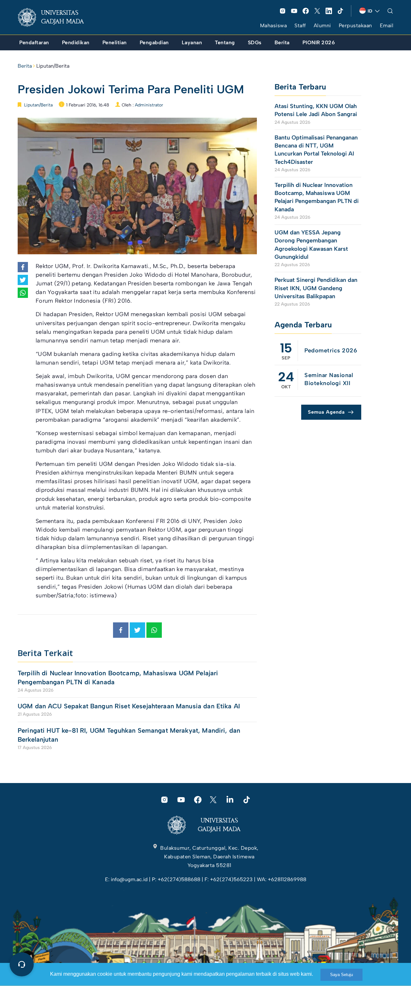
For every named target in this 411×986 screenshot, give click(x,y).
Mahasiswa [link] (273, 25)
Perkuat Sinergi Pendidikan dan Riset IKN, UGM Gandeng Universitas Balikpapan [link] (316, 287)
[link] (56, 17)
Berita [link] (25, 66)
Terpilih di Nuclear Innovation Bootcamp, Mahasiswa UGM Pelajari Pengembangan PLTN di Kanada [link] (118, 677)
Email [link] (387, 25)
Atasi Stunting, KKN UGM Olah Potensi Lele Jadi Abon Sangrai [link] (316, 110)
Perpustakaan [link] (355, 25)
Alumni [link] (322, 25)
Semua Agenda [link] (326, 412)
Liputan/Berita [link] (52, 66)
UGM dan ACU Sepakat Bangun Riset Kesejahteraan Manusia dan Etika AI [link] (129, 706)
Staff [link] (300, 25)
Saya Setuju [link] (341, 974)
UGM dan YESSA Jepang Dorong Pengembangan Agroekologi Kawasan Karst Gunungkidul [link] (311, 244)
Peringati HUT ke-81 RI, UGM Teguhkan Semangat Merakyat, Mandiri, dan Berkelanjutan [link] (129, 735)
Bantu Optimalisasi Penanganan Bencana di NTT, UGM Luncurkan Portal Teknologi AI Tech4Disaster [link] (316, 149)
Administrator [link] (149, 105)
